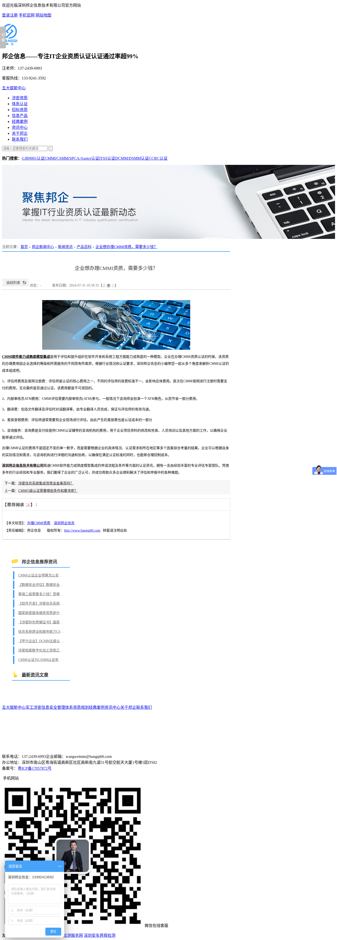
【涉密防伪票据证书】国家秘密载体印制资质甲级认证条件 (41, 622)
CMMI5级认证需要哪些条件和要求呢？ (48, 491)
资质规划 (81, 707)
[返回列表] (15, 285)
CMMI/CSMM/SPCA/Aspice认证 (72, 158)
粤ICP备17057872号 (35, 768)
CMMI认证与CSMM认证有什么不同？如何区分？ (41, 660)
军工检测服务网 (69, 935)
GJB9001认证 (33, 158)
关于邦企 (20, 133)
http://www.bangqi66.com (82, 530)
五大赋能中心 (14, 88)
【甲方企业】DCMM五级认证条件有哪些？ (41, 641)
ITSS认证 (107, 158)
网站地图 (43, 15)
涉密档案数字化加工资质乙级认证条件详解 (41, 650)
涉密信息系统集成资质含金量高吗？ (46, 483)
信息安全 (49, 707)
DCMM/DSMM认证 (132, 158)
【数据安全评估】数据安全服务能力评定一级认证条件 (41, 585)
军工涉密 (33, 707)
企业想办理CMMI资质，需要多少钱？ (126, 247)
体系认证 (20, 104)
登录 (6, 15)
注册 (14, 15)
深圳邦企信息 (64, 523)
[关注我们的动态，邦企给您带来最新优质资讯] (168, 202)
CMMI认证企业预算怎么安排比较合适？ (41, 575)
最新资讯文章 (35, 674)
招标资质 (20, 110)
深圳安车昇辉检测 (99, 935)
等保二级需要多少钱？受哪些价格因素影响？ (41, 594)
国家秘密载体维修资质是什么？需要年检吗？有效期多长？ (41, 613)
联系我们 (20, 139)
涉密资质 (20, 98)
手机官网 (27, 15)
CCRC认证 (158, 158)
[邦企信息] (9, 43)
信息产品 (20, 116)
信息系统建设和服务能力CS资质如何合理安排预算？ (41, 631)
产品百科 (84, 247)
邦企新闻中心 (43, 247)
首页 (24, 247)
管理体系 (65, 707)
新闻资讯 (65, 247)
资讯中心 (20, 127)
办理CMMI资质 (38, 523)
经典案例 (20, 121)
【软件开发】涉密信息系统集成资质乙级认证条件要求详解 (41, 603)
